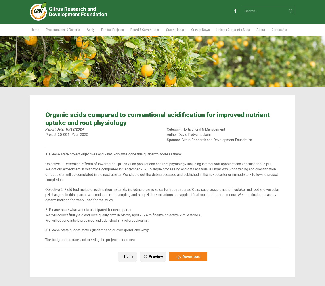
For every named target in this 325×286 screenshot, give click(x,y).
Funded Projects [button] (112, 30)
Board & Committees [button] (145, 30)
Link (129, 256)
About (260, 30)
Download (191, 256)
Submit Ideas (175, 30)
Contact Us (279, 30)
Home (35, 30)
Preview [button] (155, 256)
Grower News (200, 30)
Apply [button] (91, 30)
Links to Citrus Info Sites (233, 30)
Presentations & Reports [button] (63, 30)
